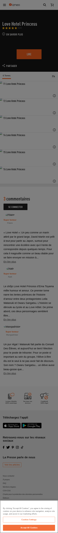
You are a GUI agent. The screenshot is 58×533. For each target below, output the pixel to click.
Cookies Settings (28, 520)
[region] (29, 516)
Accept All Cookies (29, 528)
